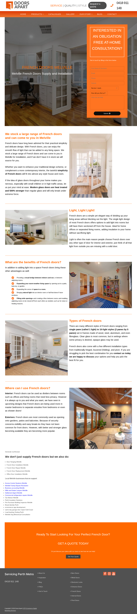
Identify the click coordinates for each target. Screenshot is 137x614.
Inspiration (42, 577)
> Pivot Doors (74, 600)
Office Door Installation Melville (17, 474)
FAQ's (41, 587)
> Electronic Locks (76, 582)
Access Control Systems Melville (16, 483)
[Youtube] (113, 573)
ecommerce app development (15, 507)
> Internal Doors (75, 596)
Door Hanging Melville (14, 462)
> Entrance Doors (76, 587)
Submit (106, 113)
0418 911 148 (123, 5)
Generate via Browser (12, 452)
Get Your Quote (73, 556)
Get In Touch (43, 591)
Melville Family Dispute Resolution (16, 485)
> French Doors (75, 591)
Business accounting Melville (15, 488)
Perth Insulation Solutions (13, 500)
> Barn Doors (74, 573)
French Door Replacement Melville (18, 471)
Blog (40, 582)
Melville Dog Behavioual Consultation (17, 514)
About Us (42, 573)
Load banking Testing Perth (14, 512)
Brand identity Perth (12, 505)
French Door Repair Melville (16, 468)
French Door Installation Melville (17, 465)
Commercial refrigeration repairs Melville (19, 495)
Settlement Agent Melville (13, 493)
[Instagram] (109, 573)
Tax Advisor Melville (11, 498)
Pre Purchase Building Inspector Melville (18, 502)
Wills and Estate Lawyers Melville (16, 490)
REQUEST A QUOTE (95, 5)
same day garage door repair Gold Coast (19, 510)
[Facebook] (105, 573)
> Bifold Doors (75, 577)
